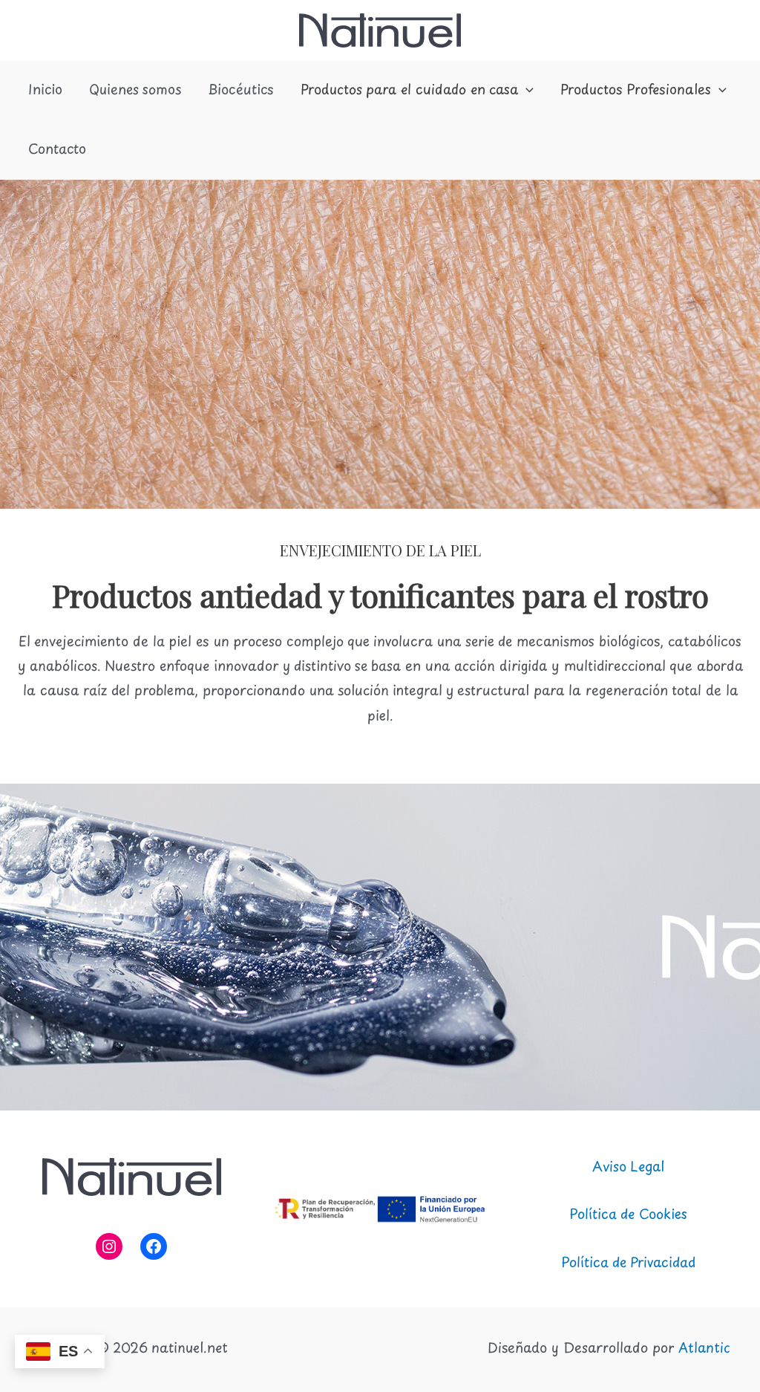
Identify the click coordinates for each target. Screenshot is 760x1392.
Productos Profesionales (635, 90)
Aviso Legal (628, 1168)
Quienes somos (135, 90)
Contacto (57, 150)
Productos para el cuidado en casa (409, 90)
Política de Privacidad (628, 1263)
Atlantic (704, 1349)
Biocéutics (241, 90)
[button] (526, 90)
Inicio (45, 90)
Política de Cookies (628, 1215)
